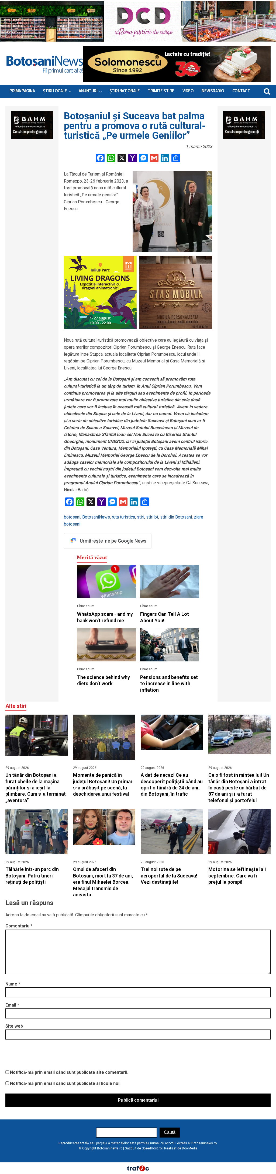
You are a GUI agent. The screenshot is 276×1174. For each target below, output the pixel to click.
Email (12, 1005)
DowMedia (190, 1148)
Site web (14, 1026)
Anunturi (88, 91)
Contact (241, 91)
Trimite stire (161, 91)
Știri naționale (124, 91)
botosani (72, 517)
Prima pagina (22, 91)
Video (188, 91)
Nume (12, 984)
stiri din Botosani (176, 517)
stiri (140, 517)
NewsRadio (213, 91)
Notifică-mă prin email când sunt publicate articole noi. (65, 1083)
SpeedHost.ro (152, 1148)
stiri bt (152, 517)
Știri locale (55, 91)
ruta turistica (123, 517)
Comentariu (18, 926)
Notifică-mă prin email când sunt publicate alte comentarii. (69, 1072)
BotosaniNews (96, 517)
